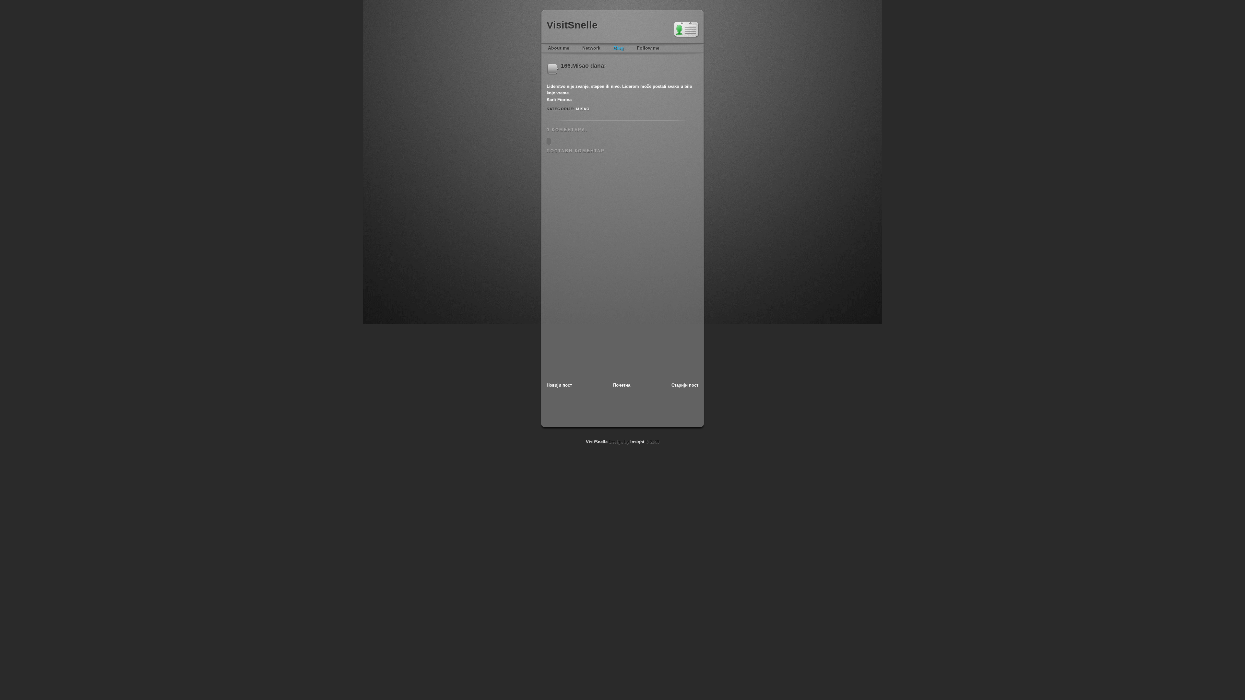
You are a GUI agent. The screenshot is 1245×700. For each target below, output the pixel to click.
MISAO (583, 109)
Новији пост (559, 385)
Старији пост (684, 385)
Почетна (621, 385)
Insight (637, 441)
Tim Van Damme (686, 30)
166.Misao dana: (583, 66)
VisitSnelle (572, 25)
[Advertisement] (595, 337)
